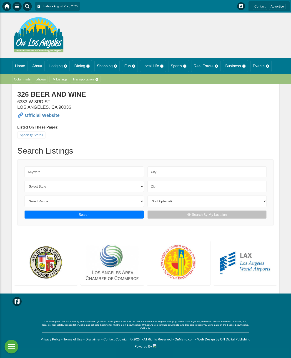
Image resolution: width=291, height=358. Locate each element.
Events (259, 66)
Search (84, 214)
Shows (41, 79)
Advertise (277, 6)
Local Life (151, 66)
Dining (79, 66)
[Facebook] (241, 6)
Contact (260, 6)
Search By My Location (209, 214)
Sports (176, 66)
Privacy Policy (50, 339)
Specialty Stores (31, 135)
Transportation (83, 79)
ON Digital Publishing (235, 339)
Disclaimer (92, 339)
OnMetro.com (184, 339)
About (37, 66)
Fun (127, 66)
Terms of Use (73, 339)
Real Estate (203, 66)
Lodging (56, 66)
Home (20, 66)
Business (233, 66)
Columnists (22, 79)
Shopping (105, 66)
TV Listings (59, 79)
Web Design (206, 339)
